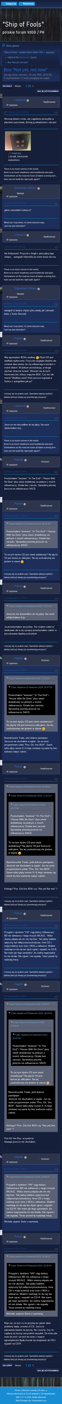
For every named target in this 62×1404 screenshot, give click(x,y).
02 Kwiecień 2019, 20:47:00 (15, 472)
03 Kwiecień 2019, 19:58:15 (15, 1169)
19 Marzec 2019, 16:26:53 (18, 112)
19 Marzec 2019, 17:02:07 (15, 203)
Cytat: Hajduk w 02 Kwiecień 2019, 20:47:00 (29, 524)
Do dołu (7, 86)
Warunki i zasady (29, 1390)
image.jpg (16, 153)
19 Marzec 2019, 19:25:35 (15, 247)
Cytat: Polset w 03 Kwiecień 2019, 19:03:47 (29, 1004)
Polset (18, 338)
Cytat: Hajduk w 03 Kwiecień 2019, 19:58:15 (29, 1256)
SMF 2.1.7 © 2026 (23, 1397)
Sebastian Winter (25, 188)
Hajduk (18, 459)
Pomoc (18, 1390)
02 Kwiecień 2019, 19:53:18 (15, 418)
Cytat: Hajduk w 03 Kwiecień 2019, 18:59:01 (29, 787)
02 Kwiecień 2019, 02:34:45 (15, 350)
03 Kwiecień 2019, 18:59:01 (15, 670)
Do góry (7, 1365)
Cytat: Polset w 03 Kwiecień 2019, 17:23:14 (29, 678)
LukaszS (19, 100)
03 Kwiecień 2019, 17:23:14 (15, 516)
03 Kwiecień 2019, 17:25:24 (15, 598)
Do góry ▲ (42, 1390)
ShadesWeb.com (39, 1401)
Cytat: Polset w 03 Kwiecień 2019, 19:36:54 (29, 1177)
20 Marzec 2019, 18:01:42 (15, 304)
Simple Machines (39, 1397)
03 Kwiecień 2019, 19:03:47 (15, 779)
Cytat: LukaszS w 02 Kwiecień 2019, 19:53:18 (30, 606)
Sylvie (33, 57)
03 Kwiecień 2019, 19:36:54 (15, 925)
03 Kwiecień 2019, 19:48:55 (15, 996)
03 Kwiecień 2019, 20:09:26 (15, 1249)
